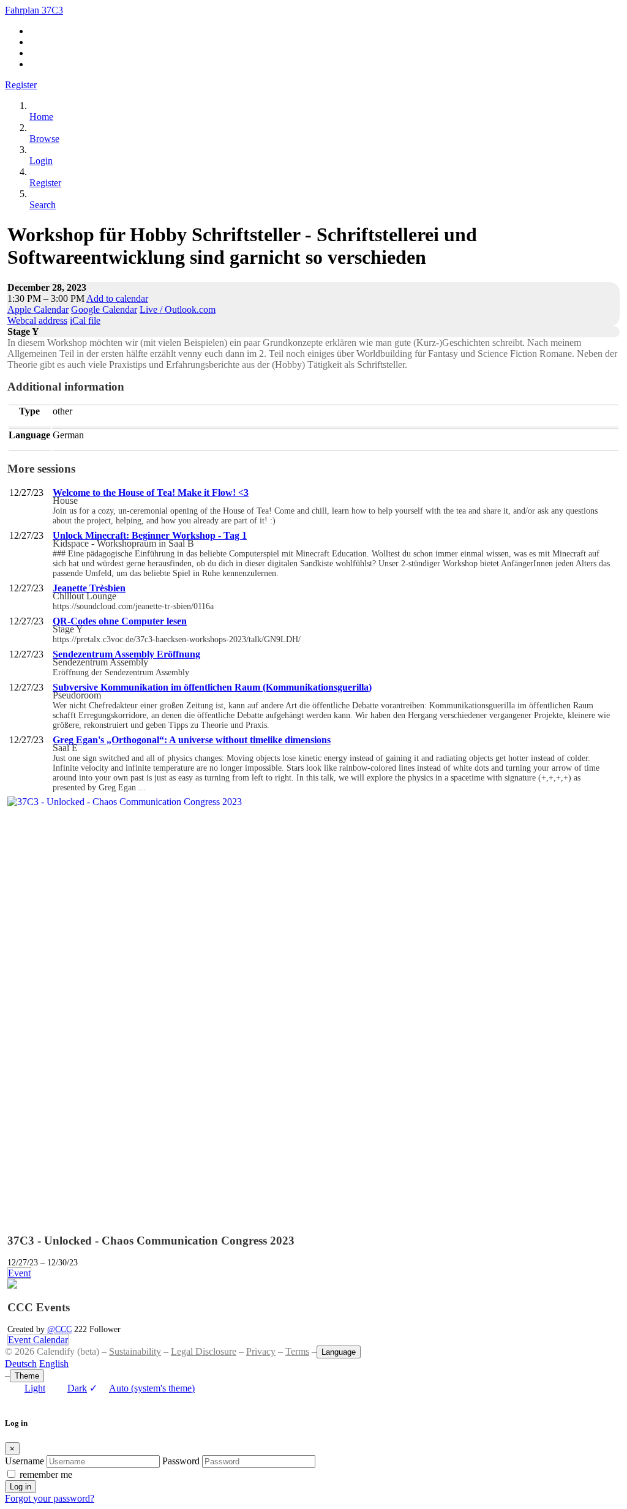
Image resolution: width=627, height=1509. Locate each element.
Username (24, 1461)
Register (21, 85)
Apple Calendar (38, 309)
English (54, 1363)
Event (19, 1273)
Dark (77, 1388)
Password (181, 1461)
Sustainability (135, 1351)
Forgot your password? (49, 1498)
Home (41, 116)
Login (41, 160)
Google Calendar (104, 309)
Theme (27, 1375)
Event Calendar (38, 1340)
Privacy (261, 1351)
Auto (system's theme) (142, 1388)
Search (42, 205)
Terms (297, 1351)
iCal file (85, 320)
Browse (44, 138)
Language (338, 1352)
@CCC (59, 1329)
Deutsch (21, 1363)
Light (34, 1388)
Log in (20, 1486)
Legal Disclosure (203, 1351)
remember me (46, 1474)
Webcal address (37, 320)
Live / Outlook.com (178, 309)
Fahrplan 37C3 (34, 10)
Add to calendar (117, 298)
